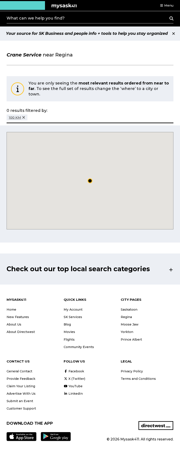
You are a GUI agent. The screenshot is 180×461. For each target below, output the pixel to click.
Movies (69, 332)
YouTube (75, 386)
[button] (166, 5)
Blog (67, 324)
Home (11, 309)
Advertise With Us (21, 394)
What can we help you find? (36, 18)
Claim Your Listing (21, 386)
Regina (126, 317)
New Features (18, 317)
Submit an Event (20, 401)
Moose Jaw (130, 324)
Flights (69, 339)
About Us (14, 324)
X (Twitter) (76, 379)
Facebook (76, 371)
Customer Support (21, 408)
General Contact (19, 371)
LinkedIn (75, 394)
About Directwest (21, 332)
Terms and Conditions (138, 379)
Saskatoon (129, 309)
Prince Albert (131, 339)
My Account (73, 309)
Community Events (79, 347)
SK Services (73, 317)
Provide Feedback (21, 379)
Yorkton (127, 332)
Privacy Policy (132, 371)
